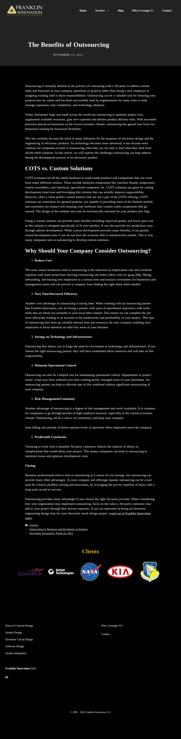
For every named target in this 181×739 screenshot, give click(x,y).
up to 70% (134, 274)
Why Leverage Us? (112, 625)
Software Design (14, 646)
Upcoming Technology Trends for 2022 (51, 533)
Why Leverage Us (142, 10)
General (33, 525)
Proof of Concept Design (19, 625)
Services (100, 10)
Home (83, 10)
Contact (166, 10)
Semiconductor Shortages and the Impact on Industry (58, 529)
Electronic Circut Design (19, 639)
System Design (13, 632)
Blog (120, 10)
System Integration (15, 653)
